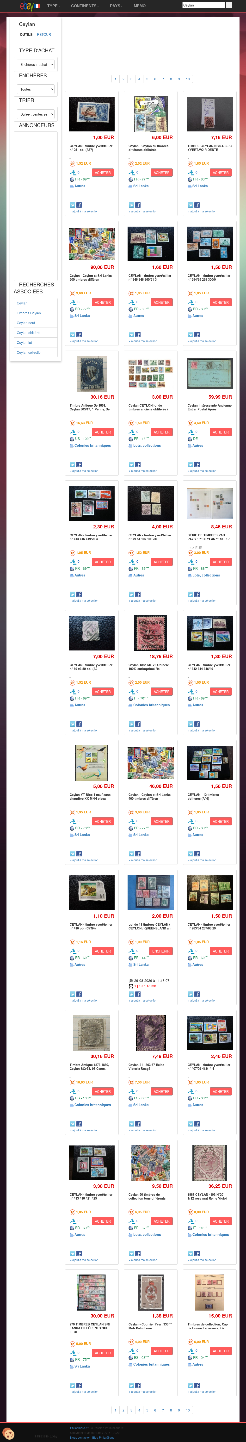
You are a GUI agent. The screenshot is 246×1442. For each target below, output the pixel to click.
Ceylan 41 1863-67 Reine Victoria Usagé (146, 1066)
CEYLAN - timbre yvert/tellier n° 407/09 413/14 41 (209, 1066)
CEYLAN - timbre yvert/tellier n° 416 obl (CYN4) (91, 926)
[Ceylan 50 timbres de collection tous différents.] (150, 1162)
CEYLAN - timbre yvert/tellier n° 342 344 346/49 (209, 666)
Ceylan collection (30, 352)
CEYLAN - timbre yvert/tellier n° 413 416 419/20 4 (91, 537)
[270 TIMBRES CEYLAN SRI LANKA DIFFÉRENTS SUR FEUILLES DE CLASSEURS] (91, 1292)
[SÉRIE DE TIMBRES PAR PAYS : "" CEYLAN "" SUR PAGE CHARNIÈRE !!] (209, 503)
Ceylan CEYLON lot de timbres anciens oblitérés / (148, 407)
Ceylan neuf (26, 322)
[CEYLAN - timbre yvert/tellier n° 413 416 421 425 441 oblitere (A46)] (92, 1162)
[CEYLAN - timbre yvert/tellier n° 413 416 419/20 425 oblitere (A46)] (92, 503)
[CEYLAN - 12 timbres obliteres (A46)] (209, 763)
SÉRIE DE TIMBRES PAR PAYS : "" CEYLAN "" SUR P (209, 537)
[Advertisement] (36, 206)
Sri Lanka (141, 185)
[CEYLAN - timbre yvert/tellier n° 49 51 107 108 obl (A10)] (150, 503)
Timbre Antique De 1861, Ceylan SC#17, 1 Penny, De (90, 407)
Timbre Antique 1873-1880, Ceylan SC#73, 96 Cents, (89, 1066)
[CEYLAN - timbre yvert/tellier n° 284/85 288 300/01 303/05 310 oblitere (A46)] (209, 244)
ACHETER (103, 172)
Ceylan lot (24, 342)
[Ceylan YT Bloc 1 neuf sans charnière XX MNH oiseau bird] (91, 762)
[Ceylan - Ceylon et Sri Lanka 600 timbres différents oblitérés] (92, 244)
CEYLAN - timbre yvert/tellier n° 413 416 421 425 (91, 1196)
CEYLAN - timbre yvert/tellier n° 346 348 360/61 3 (150, 277)
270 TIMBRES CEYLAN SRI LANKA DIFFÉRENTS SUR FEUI (90, 1328)
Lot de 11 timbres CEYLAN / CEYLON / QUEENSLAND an (150, 926)
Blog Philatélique (103, 1437)
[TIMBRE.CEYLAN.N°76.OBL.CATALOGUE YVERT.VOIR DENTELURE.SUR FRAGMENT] (209, 114)
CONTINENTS (83, 6)
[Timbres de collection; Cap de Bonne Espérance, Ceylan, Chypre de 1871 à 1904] (209, 1292)
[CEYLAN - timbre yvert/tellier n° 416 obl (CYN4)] (92, 892)
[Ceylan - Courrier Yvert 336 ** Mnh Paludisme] (150, 1292)
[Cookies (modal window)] (8, 1434)
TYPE (52, 6)
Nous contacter (80, 1437)
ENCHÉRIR (161, 951)
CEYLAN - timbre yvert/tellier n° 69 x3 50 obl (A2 (91, 666)
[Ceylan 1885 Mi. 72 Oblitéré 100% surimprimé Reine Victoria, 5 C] (150, 633)
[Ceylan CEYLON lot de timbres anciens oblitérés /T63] (150, 374)
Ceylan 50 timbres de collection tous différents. (147, 1196)
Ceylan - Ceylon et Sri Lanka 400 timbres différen (150, 796)
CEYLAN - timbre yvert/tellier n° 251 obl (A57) (91, 147)
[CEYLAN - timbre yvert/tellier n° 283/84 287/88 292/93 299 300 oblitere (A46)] (209, 892)
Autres (79, 185)
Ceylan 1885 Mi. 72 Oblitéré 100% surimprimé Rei (149, 666)
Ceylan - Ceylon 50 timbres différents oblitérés (148, 147)
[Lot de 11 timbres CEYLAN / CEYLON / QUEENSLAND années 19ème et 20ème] (150, 892)
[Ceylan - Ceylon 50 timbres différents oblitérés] (151, 114)
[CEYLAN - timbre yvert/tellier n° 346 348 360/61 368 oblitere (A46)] (150, 244)
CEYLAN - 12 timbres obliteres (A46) (203, 796)
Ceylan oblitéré (28, 332)
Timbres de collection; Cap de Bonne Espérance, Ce (208, 1326)
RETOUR (44, 34)
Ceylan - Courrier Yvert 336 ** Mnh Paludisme (150, 1326)
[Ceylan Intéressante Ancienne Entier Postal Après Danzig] (209, 373)
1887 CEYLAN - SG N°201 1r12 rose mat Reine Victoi (207, 1196)
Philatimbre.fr (78, 1428)
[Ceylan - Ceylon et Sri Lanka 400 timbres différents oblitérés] (150, 763)
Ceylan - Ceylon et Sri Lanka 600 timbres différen (91, 277)
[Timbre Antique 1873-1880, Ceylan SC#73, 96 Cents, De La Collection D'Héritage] (91, 1033)
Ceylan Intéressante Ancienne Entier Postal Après (210, 407)
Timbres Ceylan (29, 312)
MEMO (139, 6)
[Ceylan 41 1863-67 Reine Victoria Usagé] (150, 1033)
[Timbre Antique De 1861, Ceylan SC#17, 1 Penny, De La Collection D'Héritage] (91, 373)
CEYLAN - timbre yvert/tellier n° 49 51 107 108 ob (150, 537)
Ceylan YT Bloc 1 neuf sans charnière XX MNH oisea (90, 796)
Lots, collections (147, 445)
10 (188, 78)
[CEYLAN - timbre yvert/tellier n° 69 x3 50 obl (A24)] (92, 633)
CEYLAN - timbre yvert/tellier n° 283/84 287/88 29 (209, 926)
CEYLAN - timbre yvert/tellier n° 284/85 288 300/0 (209, 277)
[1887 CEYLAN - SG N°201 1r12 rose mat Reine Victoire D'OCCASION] (209, 1162)
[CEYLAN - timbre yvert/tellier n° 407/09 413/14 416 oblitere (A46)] (209, 1033)
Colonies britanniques (92, 445)
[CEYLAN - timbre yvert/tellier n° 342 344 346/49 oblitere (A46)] (209, 633)
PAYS (114, 6)
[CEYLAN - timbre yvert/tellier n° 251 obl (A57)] (92, 114)
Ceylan (22, 303)
